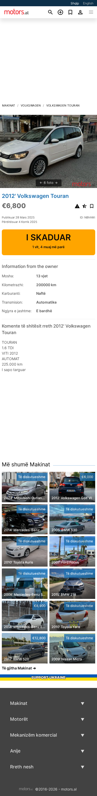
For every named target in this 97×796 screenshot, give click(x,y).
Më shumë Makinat (26, 464)
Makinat (8, 105)
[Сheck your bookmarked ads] (70, 12)
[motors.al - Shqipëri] (26, 789)
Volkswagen (31, 105)
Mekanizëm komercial (33, 735)
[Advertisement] (48, 62)
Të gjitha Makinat (17, 668)
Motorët (19, 719)
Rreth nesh (22, 766)
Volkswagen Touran (63, 105)
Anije (15, 751)
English (88, 3)
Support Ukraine (48, 677)
